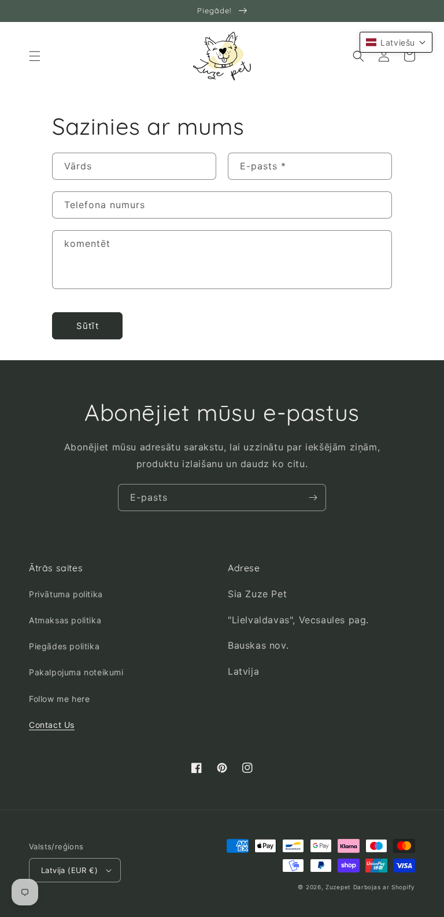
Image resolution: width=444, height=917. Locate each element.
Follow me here (59, 699)
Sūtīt (87, 325)
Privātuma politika (66, 594)
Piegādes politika (64, 646)
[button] (34, 56)
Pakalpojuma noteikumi (76, 672)
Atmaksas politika (65, 620)
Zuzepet (338, 886)
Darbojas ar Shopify (384, 886)
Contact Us (52, 725)
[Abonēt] (312, 497)
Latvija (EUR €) (69, 870)
